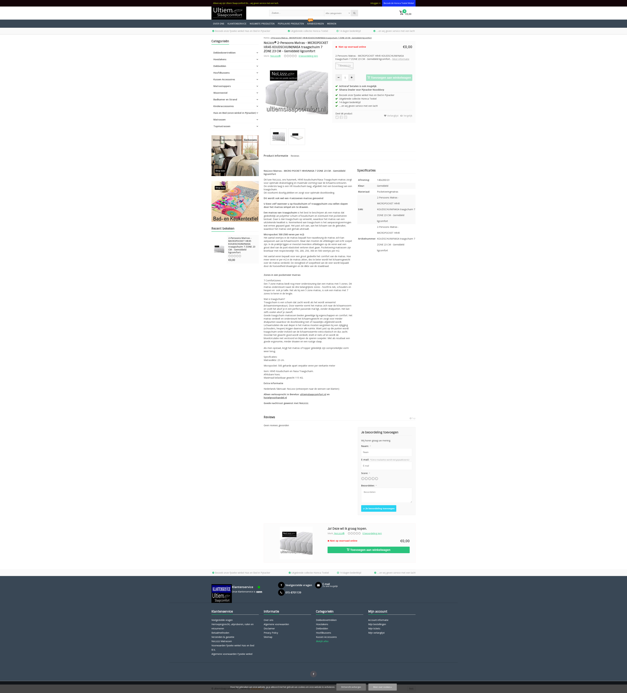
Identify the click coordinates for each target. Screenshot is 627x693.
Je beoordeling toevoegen (380, 508)
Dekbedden (219, 66)
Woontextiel (220, 92)
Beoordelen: (369, 485)
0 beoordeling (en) (308, 55)
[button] (405, 13)
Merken (331, 23)
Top (413, 418)
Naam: (366, 446)
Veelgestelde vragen (222, 620)
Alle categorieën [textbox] (334, 13)
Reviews (295, 155)
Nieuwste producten (262, 23)
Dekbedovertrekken (224, 52)
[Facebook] (313, 674)
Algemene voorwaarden (276, 624)
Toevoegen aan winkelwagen (390, 77)
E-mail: (385, 459)
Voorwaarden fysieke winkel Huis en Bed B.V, (232, 647)
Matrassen (219, 119)
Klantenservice (236, 23)
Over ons (218, 23)
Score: (365, 473)
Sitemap (268, 636)
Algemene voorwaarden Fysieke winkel (231, 653)
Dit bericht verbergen (351, 687)
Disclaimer (269, 628)
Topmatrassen (221, 126)
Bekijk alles (322, 641)
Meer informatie (400, 59)
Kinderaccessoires (223, 106)
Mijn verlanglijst (376, 632)
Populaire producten (291, 23)
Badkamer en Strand (225, 99)
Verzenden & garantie (222, 636)
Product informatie (276, 155)
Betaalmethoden (220, 632)
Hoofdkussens (221, 72)
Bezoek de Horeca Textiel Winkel (399, 3)
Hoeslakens (219, 59)
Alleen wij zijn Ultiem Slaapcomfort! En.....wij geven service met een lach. (246, 3)
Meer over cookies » (382, 687)
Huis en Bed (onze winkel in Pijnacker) (234, 112)
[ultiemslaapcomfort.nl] (237, 13)
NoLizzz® (275, 55)
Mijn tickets (374, 628)
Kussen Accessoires (224, 79)
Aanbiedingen (315, 23)
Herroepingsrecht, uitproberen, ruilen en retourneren (232, 626)
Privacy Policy (271, 632)
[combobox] (337, 13)
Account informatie (378, 620)
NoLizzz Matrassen (221, 641)
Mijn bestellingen (377, 624)
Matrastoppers (222, 86)
